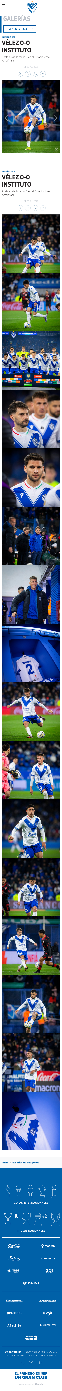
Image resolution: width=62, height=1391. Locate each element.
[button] (20, 74)
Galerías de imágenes (25, 1162)
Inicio (5, 1162)
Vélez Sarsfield (32, 7)
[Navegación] (3, 4)
